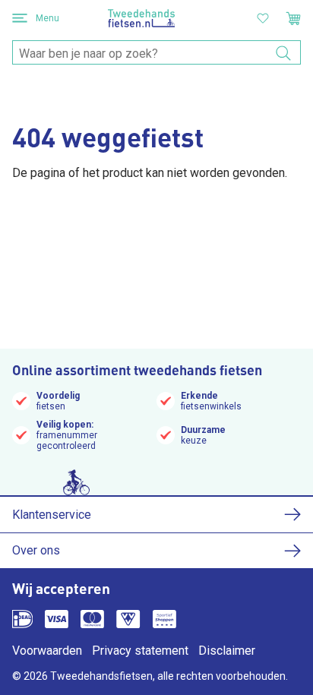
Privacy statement (140, 650)
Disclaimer (226, 650)
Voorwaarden (47, 650)
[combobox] (156, 53)
